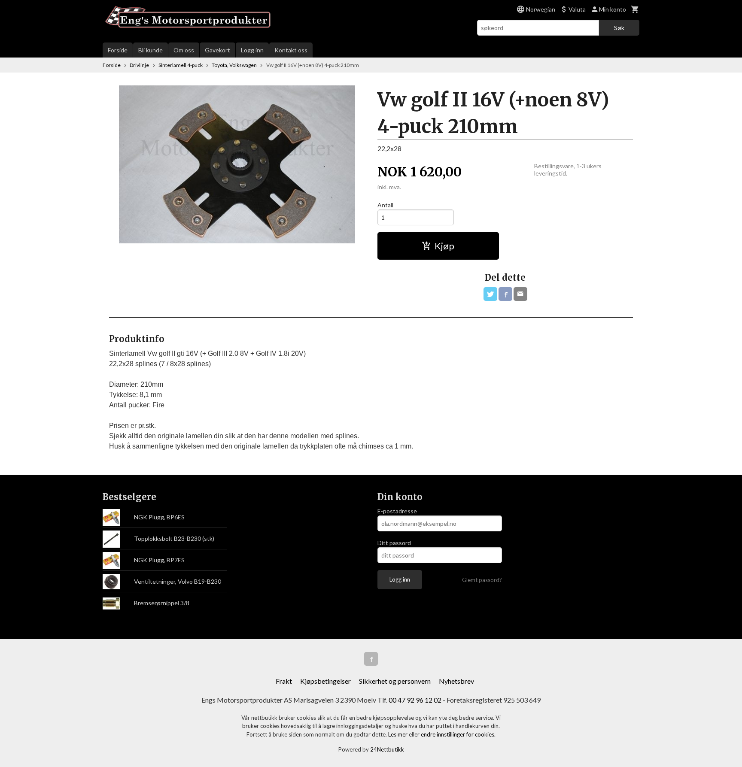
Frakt (284, 681)
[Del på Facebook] (505, 294)
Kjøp (444, 246)
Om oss (183, 50)
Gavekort (217, 50)
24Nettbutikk (387, 749)
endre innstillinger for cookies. (458, 734)
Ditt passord (394, 542)
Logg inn (252, 50)
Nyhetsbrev (456, 681)
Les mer (398, 734)
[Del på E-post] (520, 294)
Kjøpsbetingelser (325, 681)
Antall (385, 205)
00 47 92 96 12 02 (415, 700)
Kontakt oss (290, 50)
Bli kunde (150, 50)
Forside (118, 50)
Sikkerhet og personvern (395, 681)
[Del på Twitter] (490, 294)
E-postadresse (397, 511)
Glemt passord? (482, 579)
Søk (619, 27)
